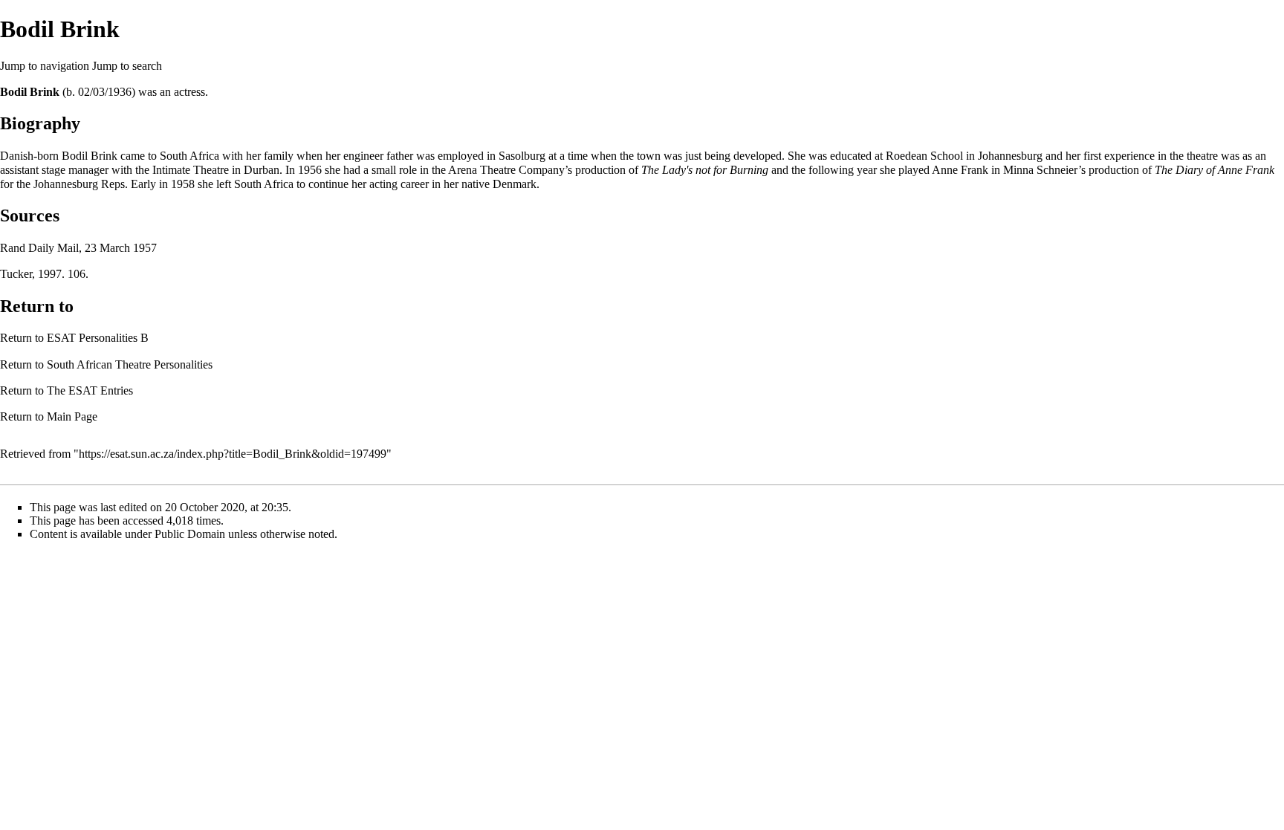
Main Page (72, 416)
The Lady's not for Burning (704, 169)
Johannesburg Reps (79, 184)
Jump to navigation (44, 65)
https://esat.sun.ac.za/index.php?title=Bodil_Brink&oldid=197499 (232, 453)
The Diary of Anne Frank (1214, 169)
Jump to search (127, 65)
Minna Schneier (1040, 169)
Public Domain (190, 534)
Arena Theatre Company (506, 169)
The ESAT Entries (90, 390)
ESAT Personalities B (98, 337)
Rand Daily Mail (39, 247)
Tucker (16, 274)
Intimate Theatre (190, 169)
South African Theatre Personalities (130, 364)
